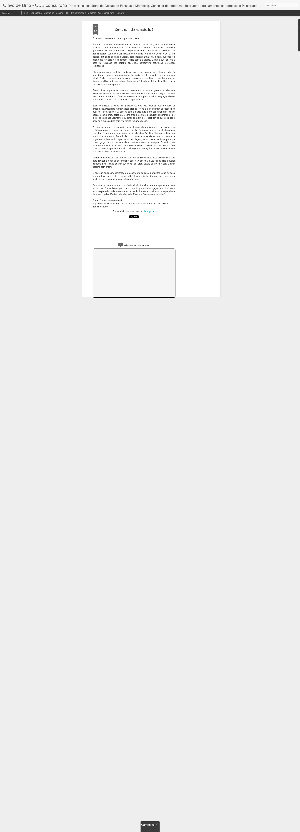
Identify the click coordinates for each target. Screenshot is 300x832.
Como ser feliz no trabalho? (134, 29)
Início (25, 12)
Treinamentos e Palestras (83, 12)
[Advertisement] (192, 73)
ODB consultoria (106, 12)
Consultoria (36, 12)
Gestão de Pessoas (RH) (56, 12)
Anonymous (150, 211)
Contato (120, 12)
